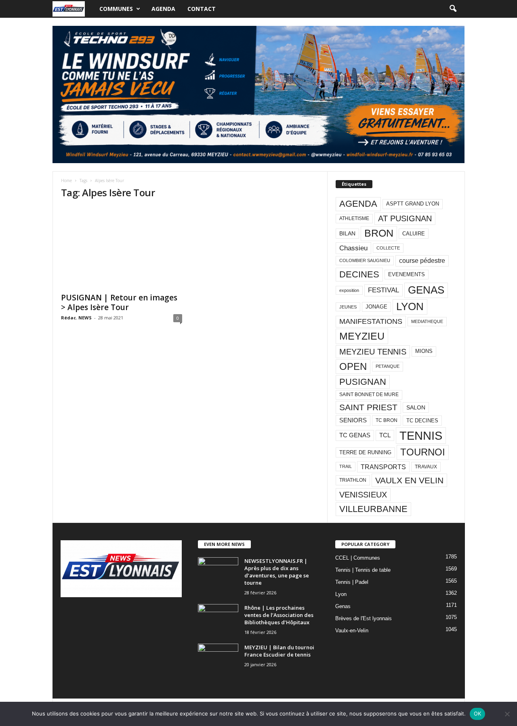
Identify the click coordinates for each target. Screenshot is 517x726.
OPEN (353, 366)
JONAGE (376, 307)
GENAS (426, 290)
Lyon (341, 594)
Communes (116, 9)
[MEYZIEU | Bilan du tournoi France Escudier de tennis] (218, 659)
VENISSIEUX (363, 494)
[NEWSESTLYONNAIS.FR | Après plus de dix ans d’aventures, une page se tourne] (218, 572)
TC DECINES (422, 421)
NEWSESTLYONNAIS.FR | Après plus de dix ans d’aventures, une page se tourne (276, 571)
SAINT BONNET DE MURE (369, 394)
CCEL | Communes (357, 558)
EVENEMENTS (406, 274)
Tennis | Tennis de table (363, 570)
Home (66, 180)
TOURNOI (422, 452)
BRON (378, 233)
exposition (349, 290)
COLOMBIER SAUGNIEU (364, 260)
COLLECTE (388, 247)
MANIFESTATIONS (370, 321)
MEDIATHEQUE (427, 321)
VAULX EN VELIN (409, 480)
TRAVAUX (426, 467)
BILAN (347, 234)
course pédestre (422, 260)
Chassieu (353, 248)
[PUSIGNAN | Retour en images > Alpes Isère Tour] (121, 247)
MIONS (424, 351)
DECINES (359, 274)
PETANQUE (387, 366)
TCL (385, 435)
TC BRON (386, 420)
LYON (410, 306)
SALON (415, 407)
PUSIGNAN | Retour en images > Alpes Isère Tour (119, 302)
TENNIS (420, 435)
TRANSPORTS (383, 466)
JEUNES (348, 306)
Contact (201, 9)
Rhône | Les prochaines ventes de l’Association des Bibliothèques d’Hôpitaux (278, 615)
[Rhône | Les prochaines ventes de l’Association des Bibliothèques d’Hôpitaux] (218, 619)
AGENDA (358, 204)
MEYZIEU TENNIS (372, 351)
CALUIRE (413, 234)
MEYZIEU (362, 336)
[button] (453, 9)
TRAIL (345, 466)
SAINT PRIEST (368, 407)
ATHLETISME (354, 218)
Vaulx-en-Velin (351, 630)
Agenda (163, 9)
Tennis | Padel (351, 582)
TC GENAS (354, 435)
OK (477, 713)
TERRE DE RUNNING (365, 452)
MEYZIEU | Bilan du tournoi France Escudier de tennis (279, 651)
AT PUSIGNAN (405, 218)
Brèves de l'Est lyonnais (363, 618)
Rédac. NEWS (76, 318)
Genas (343, 606)
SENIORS (353, 420)
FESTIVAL (383, 290)
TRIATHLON (352, 480)
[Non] (507, 714)
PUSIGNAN (362, 382)
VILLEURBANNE (373, 509)
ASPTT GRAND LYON (412, 204)
